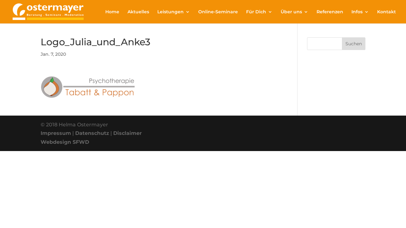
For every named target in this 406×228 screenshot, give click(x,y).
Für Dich (256, 12)
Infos (357, 12)
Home (112, 12)
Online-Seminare (218, 12)
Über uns (291, 12)
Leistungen (170, 12)
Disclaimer (127, 133)
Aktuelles (138, 12)
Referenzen (330, 12)
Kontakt (386, 12)
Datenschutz (92, 133)
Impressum (56, 133)
